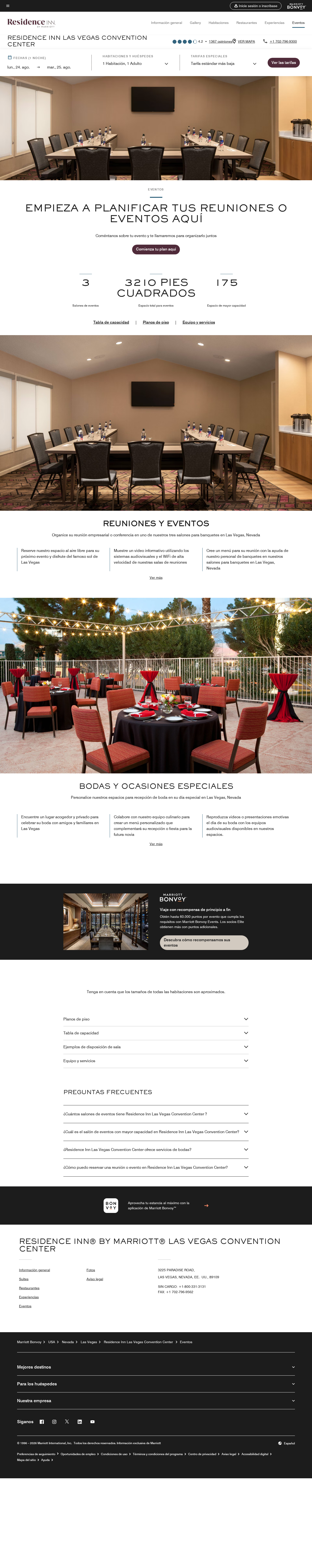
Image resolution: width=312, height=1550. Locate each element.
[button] (256, 6)
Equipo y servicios (199, 322)
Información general (166, 23)
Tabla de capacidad (111, 322)
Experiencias (274, 23)
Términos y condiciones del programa (158, 1454)
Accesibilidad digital (255, 1454)
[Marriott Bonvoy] (294, 6)
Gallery (195, 23)
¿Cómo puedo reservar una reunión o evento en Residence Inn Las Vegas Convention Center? (145, 1167)
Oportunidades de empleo (78, 1454)
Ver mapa (246, 41)
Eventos (298, 23)
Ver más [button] (156, 578)
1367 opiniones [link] (221, 41)
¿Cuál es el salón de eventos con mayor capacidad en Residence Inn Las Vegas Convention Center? (151, 1132)
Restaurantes (246, 23)
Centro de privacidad (202, 1454)
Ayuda (45, 1460)
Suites (24, 1279)
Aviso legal (95, 1279)
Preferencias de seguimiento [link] (36, 1454)
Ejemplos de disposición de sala (92, 1047)
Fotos (91, 1270)
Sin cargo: (182, 1287)
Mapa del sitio (26, 1460)
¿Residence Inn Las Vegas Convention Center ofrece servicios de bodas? (127, 1149)
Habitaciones (219, 23)
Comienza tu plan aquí (156, 249)
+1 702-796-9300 (283, 41)
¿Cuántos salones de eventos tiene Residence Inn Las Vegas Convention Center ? (135, 1114)
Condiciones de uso (114, 1454)
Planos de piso (156, 322)
